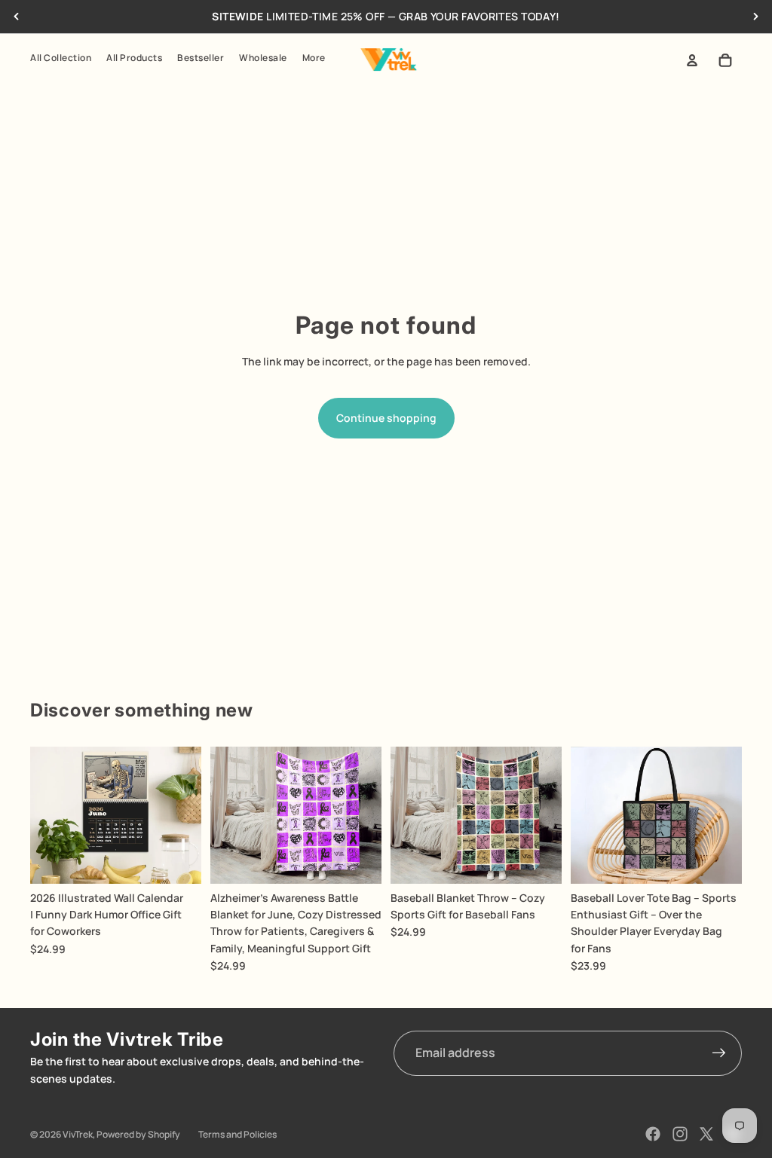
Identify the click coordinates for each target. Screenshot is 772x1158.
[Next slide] (755, 16)
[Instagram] (680, 1134)
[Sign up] (719, 1053)
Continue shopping (386, 418)
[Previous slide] (16, 16)
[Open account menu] (692, 60)
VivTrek (78, 1134)
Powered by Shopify (138, 1134)
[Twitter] (706, 1134)
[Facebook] (653, 1134)
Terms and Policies (237, 1134)
